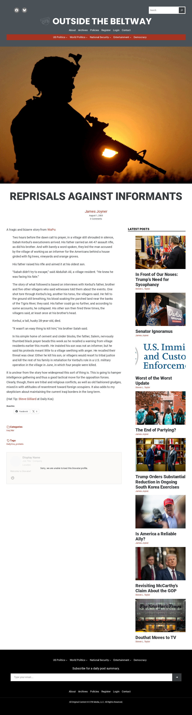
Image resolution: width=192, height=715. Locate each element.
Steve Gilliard (27, 399)
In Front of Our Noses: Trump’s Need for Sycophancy (156, 279)
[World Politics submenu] (86, 37)
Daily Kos (10, 444)
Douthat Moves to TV (155, 637)
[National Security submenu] (110, 37)
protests (19, 444)
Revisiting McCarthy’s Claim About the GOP (156, 588)
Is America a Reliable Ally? (155, 536)
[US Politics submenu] (66, 37)
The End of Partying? (155, 430)
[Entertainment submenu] (130, 37)
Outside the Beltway (102, 21)
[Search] (182, 10)
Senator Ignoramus (153, 331)
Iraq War (10, 430)
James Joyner (96, 211)
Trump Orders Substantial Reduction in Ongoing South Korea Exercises (160, 482)
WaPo (51, 229)
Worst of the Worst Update (153, 381)
